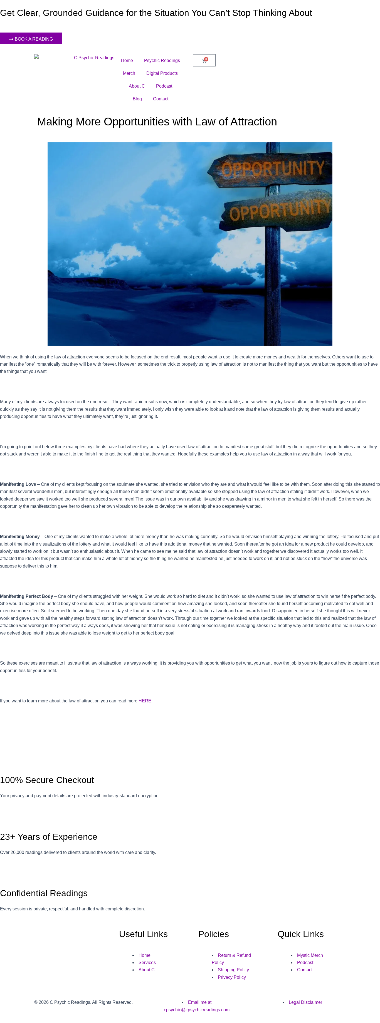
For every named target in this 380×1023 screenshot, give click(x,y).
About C (137, 86)
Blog (137, 98)
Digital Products (162, 73)
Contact (160, 98)
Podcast (164, 86)
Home (127, 60)
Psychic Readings (162, 60)
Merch (129, 73)
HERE (145, 700)
